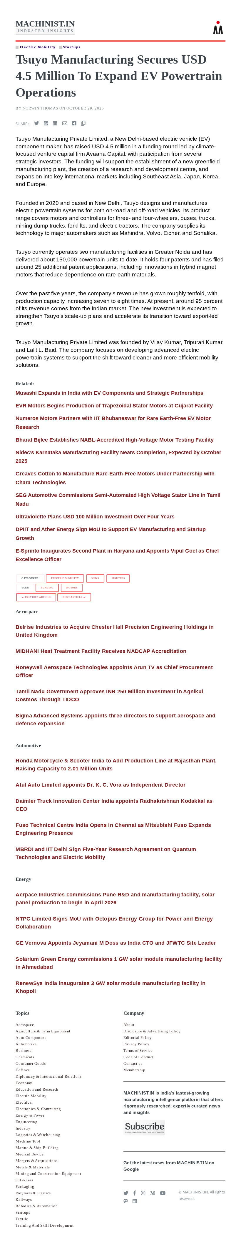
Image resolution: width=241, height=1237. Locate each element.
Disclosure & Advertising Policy (152, 1031)
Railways (24, 1199)
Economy (24, 1083)
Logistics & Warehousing (38, 1134)
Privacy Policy (136, 1044)
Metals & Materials (33, 1167)
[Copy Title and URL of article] (83, 123)
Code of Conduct (138, 1057)
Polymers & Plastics (33, 1193)
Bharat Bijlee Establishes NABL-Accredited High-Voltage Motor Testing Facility (115, 440)
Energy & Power (30, 1115)
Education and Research (37, 1089)
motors (72, 587)
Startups (118, 578)
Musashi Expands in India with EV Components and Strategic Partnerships (109, 393)
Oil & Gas (24, 1180)
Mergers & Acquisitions (37, 1160)
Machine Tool (28, 1141)
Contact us (133, 1063)
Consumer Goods (31, 1063)
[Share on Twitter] (36, 123)
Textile (22, 1219)
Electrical (24, 1102)
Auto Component (31, 1037)
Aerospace (25, 1024)
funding (47, 587)
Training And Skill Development (44, 1225)
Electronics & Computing (38, 1109)
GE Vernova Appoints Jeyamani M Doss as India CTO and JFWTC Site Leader (116, 943)
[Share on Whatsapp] (46, 123)
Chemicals (25, 1057)
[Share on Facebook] (74, 123)
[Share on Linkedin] (55, 123)
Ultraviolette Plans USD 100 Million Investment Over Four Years (95, 517)
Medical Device (29, 1154)
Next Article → (74, 597)
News (95, 578)
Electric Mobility (65, 578)
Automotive (26, 1044)
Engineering (26, 1122)
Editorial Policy (137, 1037)
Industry (23, 1128)
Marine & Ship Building (37, 1147)
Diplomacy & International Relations (48, 1076)
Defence (23, 1070)
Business (23, 1050)
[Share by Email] (64, 123)
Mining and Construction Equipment (48, 1173)
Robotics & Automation (37, 1206)
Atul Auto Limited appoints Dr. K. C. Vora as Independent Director (100, 785)
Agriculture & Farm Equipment (43, 1031)
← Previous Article (36, 597)
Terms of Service (138, 1050)
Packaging (25, 1186)
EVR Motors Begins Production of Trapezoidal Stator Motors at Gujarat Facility (114, 406)
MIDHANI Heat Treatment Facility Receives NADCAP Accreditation (101, 651)
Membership (134, 1070)
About (128, 1024)
